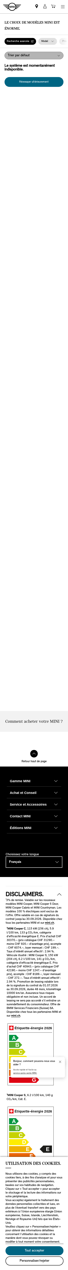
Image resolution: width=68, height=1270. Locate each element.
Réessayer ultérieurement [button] (34, 81)
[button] (20, 41)
